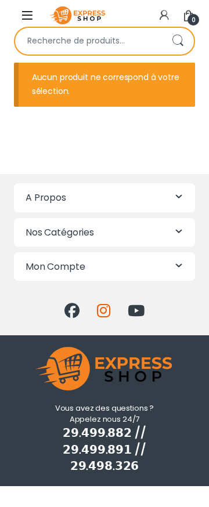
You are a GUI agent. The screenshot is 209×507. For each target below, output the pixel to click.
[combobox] (88, 41)
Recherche (177, 41)
